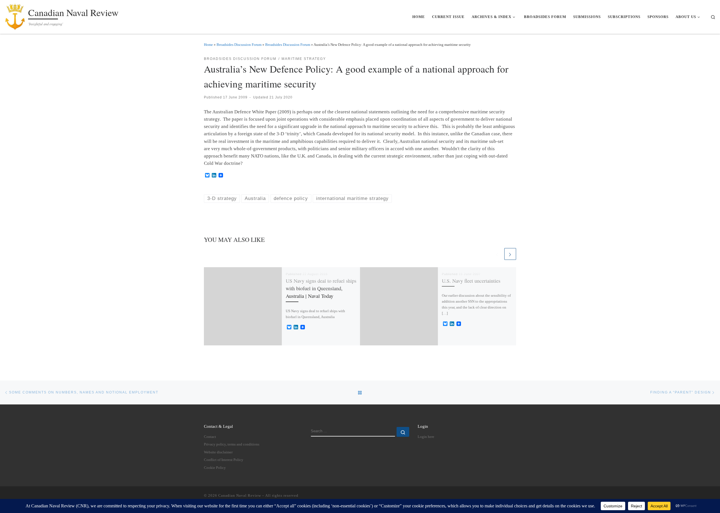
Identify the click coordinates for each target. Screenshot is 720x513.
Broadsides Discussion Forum (239, 44)
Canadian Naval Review (239, 495)
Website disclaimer (218, 452)
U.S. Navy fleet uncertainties (471, 280)
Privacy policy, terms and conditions (231, 444)
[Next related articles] (510, 254)
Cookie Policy (215, 468)
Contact (210, 437)
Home (208, 44)
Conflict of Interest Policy (223, 460)
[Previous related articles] (497, 254)
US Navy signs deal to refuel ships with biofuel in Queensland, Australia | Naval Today (321, 288)
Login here (426, 437)
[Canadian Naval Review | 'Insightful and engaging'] (15, 15)
